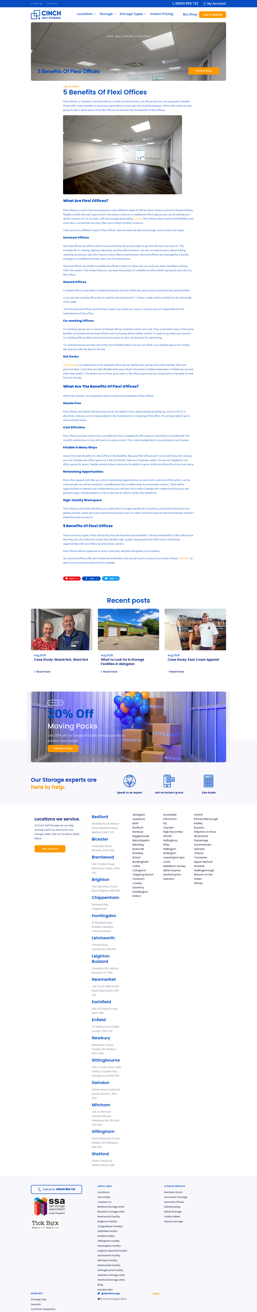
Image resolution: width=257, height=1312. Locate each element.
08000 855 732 (186, 3)
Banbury (138, 832)
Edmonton (170, 819)
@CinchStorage (110, 1293)
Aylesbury (139, 819)
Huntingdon (104, 915)
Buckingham (141, 862)
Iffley (166, 844)
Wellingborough (204, 870)
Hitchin (167, 836)
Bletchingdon (141, 840)
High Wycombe (173, 832)
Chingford (139, 870)
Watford (100, 1154)
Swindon (100, 1082)
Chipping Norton (143, 874)
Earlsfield (101, 1002)
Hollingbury (170, 840)
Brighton (100, 879)
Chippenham (105, 897)
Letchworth (103, 938)
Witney (198, 883)
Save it (73, 578)
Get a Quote (212, 14)
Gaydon (168, 827)
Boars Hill (138, 849)
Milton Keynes (172, 870)
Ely (165, 823)
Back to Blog (204, 70)
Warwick (199, 866)
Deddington (140, 892)
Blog (118, 36)
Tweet (113, 578)
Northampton (172, 874)
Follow (156, 1293)
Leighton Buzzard (101, 958)
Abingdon (139, 814)
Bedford (100, 816)
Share (94, 578)
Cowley (137, 883)
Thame (198, 853)
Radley (198, 823)
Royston (199, 827)
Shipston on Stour (205, 832)
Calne (136, 866)
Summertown (202, 844)
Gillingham (103, 1131)
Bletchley (138, 844)
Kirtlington (169, 853)
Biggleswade (141, 836)
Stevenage (201, 840)
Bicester (100, 839)
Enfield (99, 1020)
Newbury (101, 1038)
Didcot (137, 896)
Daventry (138, 887)
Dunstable (170, 814)
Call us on (59, 1189)
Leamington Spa (174, 857)
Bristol (136, 857)
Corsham (138, 879)
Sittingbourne (106, 1060)
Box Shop (190, 14)
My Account (216, 3)
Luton (166, 862)
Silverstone (201, 836)
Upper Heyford (203, 862)
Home (110, 36)
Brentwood (103, 857)
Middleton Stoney (174, 866)
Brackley (138, 853)
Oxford (198, 814)
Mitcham (101, 1105)
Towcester (200, 857)
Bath (136, 823)
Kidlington (169, 849)
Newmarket (104, 979)
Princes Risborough (206, 819)
